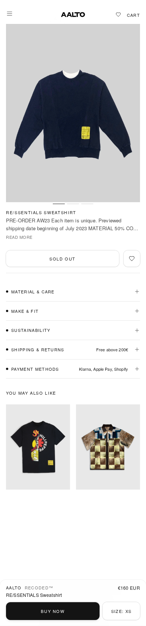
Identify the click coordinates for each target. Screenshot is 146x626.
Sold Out (62, 259)
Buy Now (53, 611)
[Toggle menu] (9, 13)
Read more (19, 237)
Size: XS (121, 611)
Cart (133, 15)
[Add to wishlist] (132, 258)
